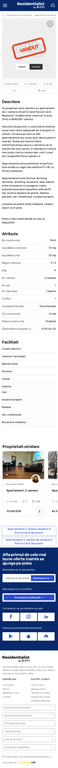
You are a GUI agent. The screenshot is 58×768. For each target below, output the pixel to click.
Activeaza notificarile (27, 597)
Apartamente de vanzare (17, 707)
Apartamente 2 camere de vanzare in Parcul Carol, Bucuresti (29, 541)
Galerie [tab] (22, 66)
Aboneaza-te (41, 578)
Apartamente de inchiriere (18, 715)
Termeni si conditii (40, 692)
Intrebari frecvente (40, 700)
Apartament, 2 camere (22, 490)
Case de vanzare (12, 731)
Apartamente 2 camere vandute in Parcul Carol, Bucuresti (29, 530)
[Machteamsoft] (27, 762)
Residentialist (16, 659)
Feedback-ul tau (10, 692)
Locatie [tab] (36, 66)
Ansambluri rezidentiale (16, 747)
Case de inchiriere (13, 739)
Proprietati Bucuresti (15, 723)
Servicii (5, 689)
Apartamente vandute (19, 15)
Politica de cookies (40, 696)
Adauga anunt (38, 689)
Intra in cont (37, 685)
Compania (8, 685)
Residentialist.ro (31, 5)
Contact (6, 696)
